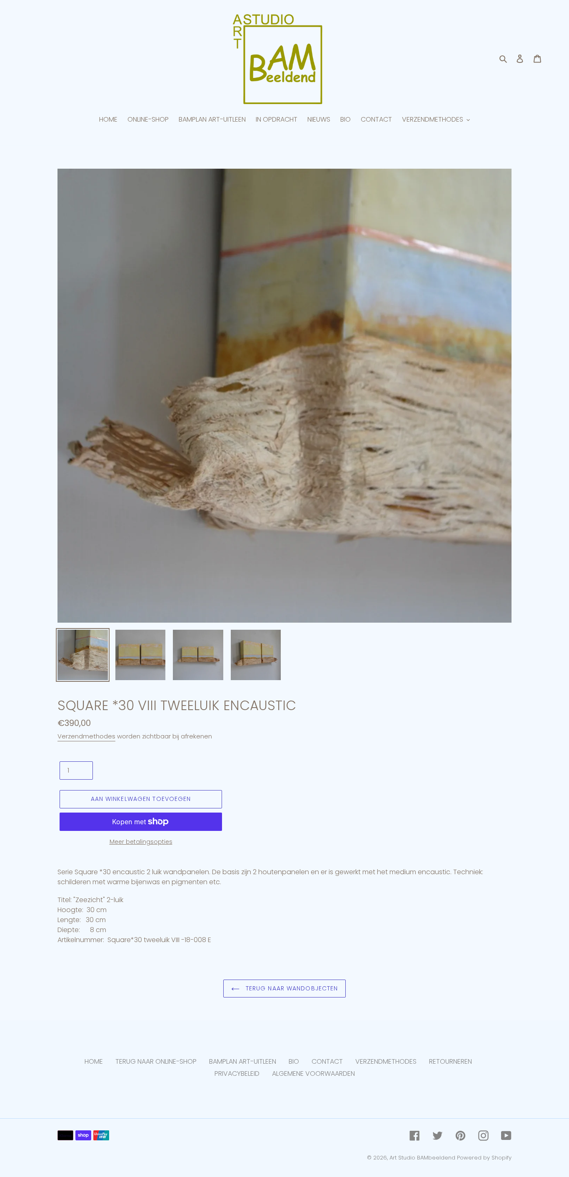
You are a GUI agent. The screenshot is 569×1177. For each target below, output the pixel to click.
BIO (294, 1061)
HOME (94, 1061)
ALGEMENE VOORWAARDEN (313, 1073)
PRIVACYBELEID (237, 1073)
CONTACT (327, 1061)
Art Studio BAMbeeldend (422, 1158)
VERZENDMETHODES (386, 1061)
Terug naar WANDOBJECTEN (291, 988)
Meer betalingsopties (141, 842)
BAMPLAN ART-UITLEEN (242, 1061)
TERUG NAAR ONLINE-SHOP (156, 1061)
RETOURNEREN (450, 1061)
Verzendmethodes (86, 736)
